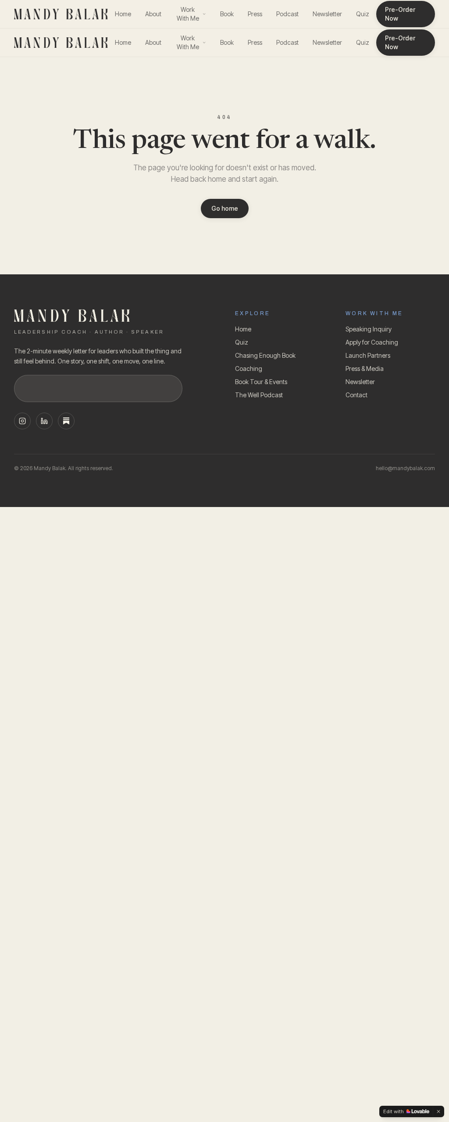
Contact (356, 395)
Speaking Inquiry (369, 329)
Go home (224, 208)
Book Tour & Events (261, 381)
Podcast (287, 14)
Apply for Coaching (372, 342)
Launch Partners (368, 355)
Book (227, 14)
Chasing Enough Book (265, 355)
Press (255, 14)
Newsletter (327, 14)
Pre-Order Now (400, 14)
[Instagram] (22, 421)
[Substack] (66, 421)
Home (123, 14)
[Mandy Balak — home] (61, 14)
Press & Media (365, 368)
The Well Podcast (259, 395)
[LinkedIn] (44, 421)
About (153, 14)
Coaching (248, 368)
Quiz (362, 14)
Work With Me (188, 14)
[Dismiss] (438, 1111)
